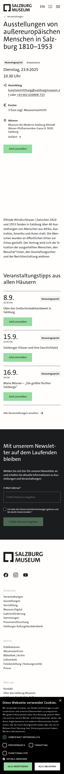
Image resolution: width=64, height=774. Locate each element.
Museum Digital (12, 609)
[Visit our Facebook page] (5, 575)
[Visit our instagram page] (15, 575)
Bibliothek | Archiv (14, 655)
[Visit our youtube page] (25, 575)
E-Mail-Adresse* (12, 488)
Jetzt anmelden (18, 149)
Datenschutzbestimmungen (32, 509)
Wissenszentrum (13, 651)
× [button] (60, 700)
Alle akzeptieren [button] (18, 766)
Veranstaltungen (13, 596)
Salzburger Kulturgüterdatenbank (23, 626)
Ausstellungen (11, 601)
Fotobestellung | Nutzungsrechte (22, 664)
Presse (7, 668)
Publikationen (11, 647)
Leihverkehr (10, 659)
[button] (32, 759)
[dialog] (32, 735)
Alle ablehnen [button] (47, 766)
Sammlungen (11, 618)
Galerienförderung (14, 613)
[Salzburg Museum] (17, 7)
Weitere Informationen (14, 731)
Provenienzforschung (16, 622)
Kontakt (8, 688)
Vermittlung (10, 605)
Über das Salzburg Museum (19, 693)
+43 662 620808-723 (31, 95)
